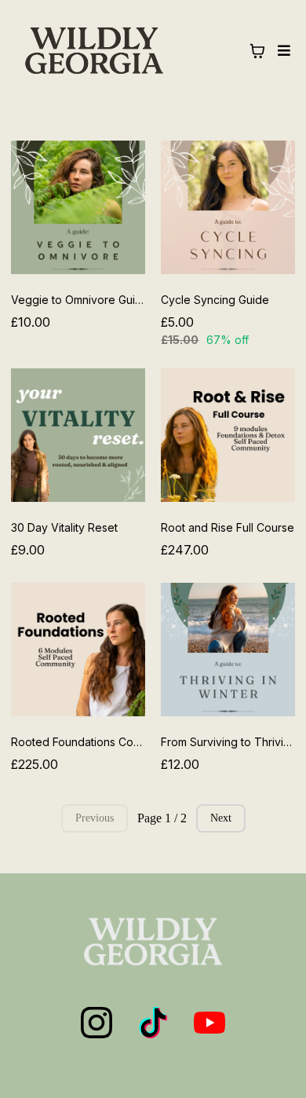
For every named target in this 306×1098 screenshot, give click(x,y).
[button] (281, 50)
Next (220, 818)
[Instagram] (96, 1022)
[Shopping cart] (257, 51)
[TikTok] (153, 1022)
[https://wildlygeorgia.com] (94, 50)
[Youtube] (209, 1022)
